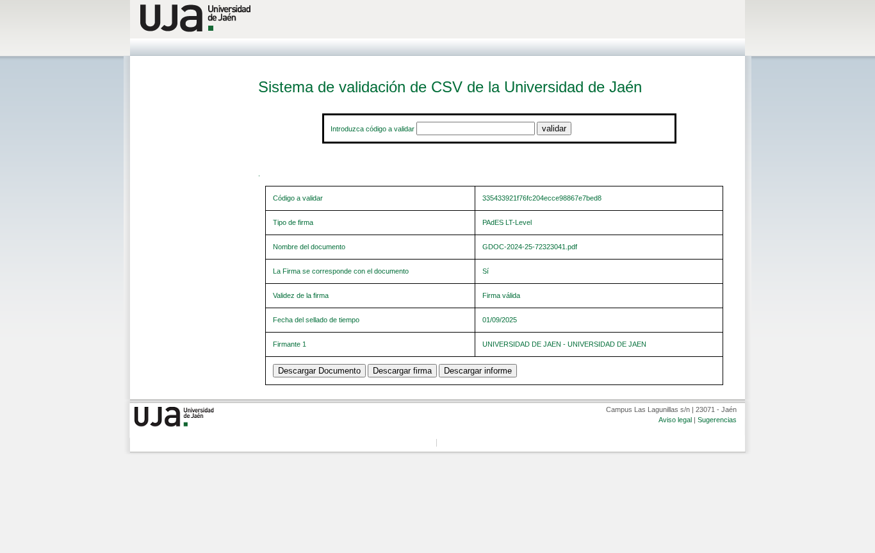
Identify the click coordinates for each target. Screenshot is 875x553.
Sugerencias (717, 420)
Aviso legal (675, 420)
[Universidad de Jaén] (437, 18)
